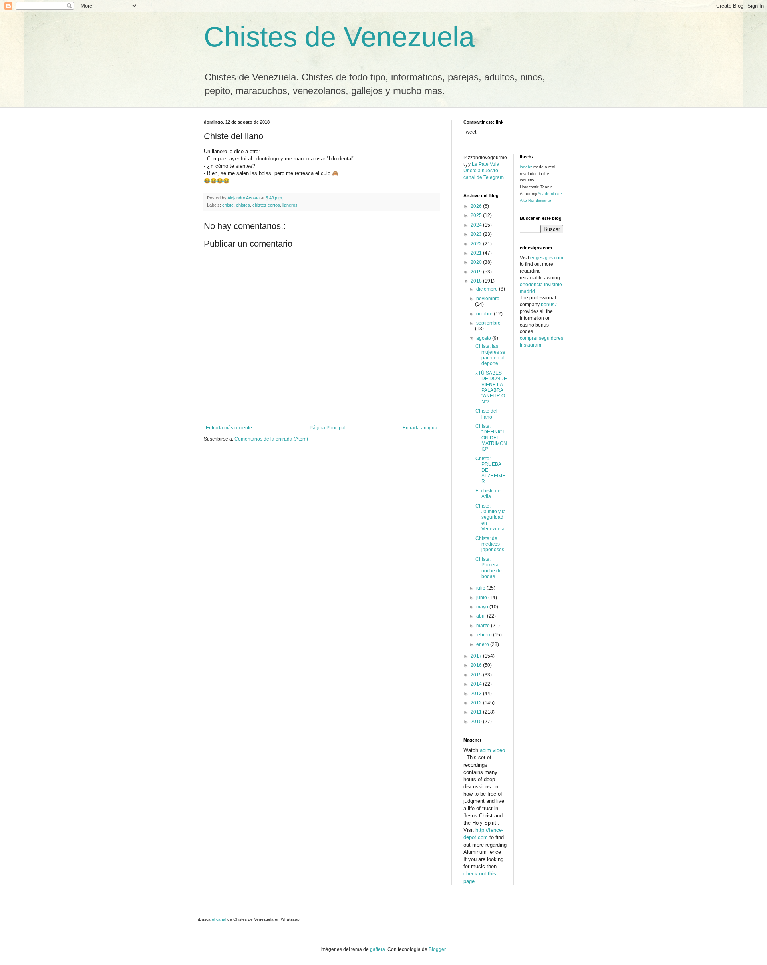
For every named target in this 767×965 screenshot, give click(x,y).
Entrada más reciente (229, 428)
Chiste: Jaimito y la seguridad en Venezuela (490, 517)
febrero (484, 635)
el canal (219, 919)
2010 (477, 721)
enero (483, 644)
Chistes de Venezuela (339, 36)
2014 (477, 684)
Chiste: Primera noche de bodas (488, 567)
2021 (477, 253)
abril (481, 616)
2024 (477, 225)
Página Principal (328, 428)
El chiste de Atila (488, 493)
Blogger (437, 949)
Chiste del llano (486, 413)
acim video (492, 750)
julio (481, 588)
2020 (477, 262)
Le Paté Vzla (485, 164)
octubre (485, 314)
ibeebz (526, 167)
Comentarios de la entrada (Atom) (271, 439)
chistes (243, 205)
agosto (484, 338)
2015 (477, 675)
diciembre (487, 289)
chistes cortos (266, 205)
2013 (477, 693)
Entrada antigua (420, 428)
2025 (477, 215)
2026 (477, 206)
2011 (477, 712)
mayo (482, 607)
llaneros (290, 205)
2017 (477, 656)
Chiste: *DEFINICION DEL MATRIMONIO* (491, 437)
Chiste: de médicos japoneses (489, 544)
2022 (477, 244)
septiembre (488, 323)
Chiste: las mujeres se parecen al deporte (490, 354)
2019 (477, 272)
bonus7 (549, 304)
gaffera (377, 949)
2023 (477, 234)
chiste (228, 205)
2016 (477, 665)
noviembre (487, 298)
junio (482, 597)
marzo (483, 625)
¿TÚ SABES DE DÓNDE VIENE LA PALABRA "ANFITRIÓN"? (491, 387)
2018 (477, 281)
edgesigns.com (546, 258)
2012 (477, 703)
